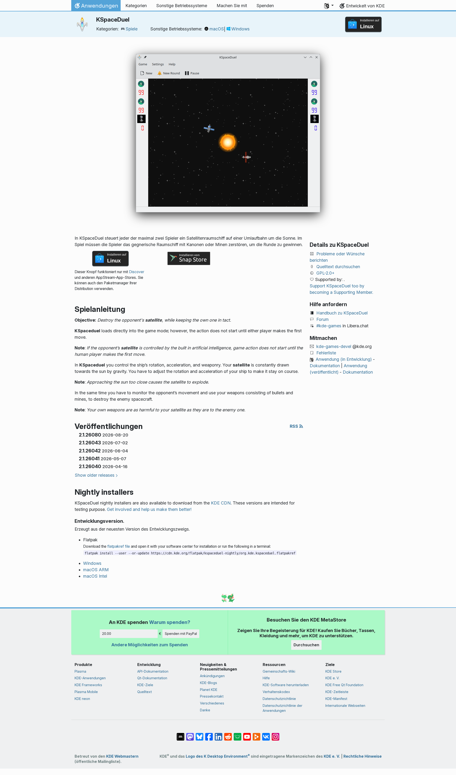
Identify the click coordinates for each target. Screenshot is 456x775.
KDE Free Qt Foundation (344, 685)
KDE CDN (221, 502)
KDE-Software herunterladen (286, 685)
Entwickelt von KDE (365, 5)
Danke (205, 710)
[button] (328, 5)
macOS (216, 28)
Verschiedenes (212, 703)
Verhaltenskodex (276, 692)
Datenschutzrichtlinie (279, 699)
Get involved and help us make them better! (149, 509)
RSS (294, 426)
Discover (136, 272)
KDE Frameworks (88, 685)
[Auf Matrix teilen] (180, 734)
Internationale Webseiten (345, 706)
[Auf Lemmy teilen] (237, 734)
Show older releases (94, 475)
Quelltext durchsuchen (338, 266)
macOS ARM (96, 569)
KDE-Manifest (336, 699)
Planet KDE (208, 690)
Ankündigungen (212, 676)
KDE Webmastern (122, 756)
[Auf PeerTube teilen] (256, 734)
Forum (322, 319)
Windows (240, 28)
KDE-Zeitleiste (336, 692)
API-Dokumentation (152, 671)
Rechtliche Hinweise (362, 756)
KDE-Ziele (145, 685)
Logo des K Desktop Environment (218, 756)
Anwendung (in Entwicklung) (344, 359)
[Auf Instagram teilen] (275, 734)
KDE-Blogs (208, 683)
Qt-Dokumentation (152, 678)
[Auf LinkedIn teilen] (218, 734)
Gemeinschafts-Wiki (279, 671)
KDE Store (333, 671)
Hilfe (266, 678)
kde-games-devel (333, 346)
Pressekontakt (211, 696)
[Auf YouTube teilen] (247, 734)
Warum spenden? (169, 622)
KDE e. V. (332, 678)
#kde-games (328, 325)
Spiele (132, 28)
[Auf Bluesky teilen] (199, 734)
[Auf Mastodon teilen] (190, 734)
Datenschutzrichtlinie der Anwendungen (282, 708)
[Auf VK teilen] (266, 734)
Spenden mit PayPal (181, 634)
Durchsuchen (306, 644)
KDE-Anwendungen (90, 678)
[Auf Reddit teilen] (228, 734)
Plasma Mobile (86, 692)
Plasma (80, 671)
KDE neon (82, 699)
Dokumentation (325, 365)
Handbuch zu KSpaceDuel (342, 312)
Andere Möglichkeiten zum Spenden (149, 644)
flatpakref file (118, 546)
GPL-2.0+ (325, 273)
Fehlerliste (326, 352)
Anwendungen (95, 6)
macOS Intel (95, 576)
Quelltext (144, 692)
